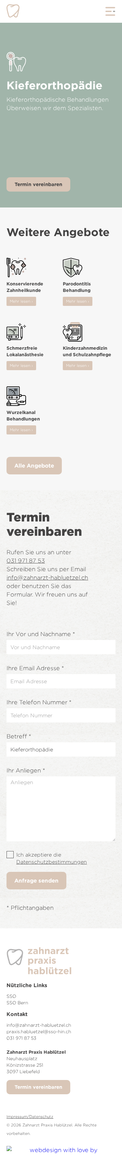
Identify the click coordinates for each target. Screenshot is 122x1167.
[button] (110, 11)
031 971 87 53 (26, 561)
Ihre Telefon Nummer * (39, 702)
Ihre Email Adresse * (35, 668)
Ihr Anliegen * (26, 770)
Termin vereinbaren (38, 184)
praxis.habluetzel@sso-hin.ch (39, 1031)
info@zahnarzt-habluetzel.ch (47, 577)
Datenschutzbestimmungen (51, 862)
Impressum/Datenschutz (30, 1116)
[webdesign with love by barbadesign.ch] (61, 1147)
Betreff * (19, 736)
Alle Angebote (34, 465)
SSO (11, 996)
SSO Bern (17, 1002)
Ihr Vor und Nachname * (41, 634)
